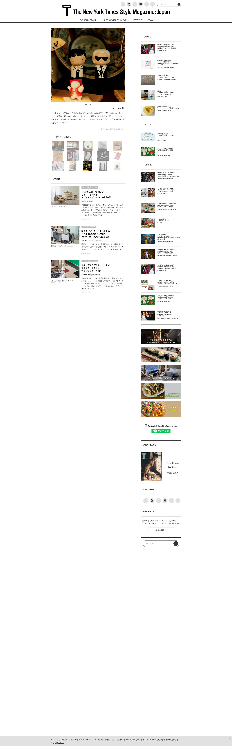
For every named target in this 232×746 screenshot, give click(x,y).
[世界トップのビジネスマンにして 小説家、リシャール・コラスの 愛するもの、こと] (88, 137)
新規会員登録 (161, 530)
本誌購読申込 (172, 473)
